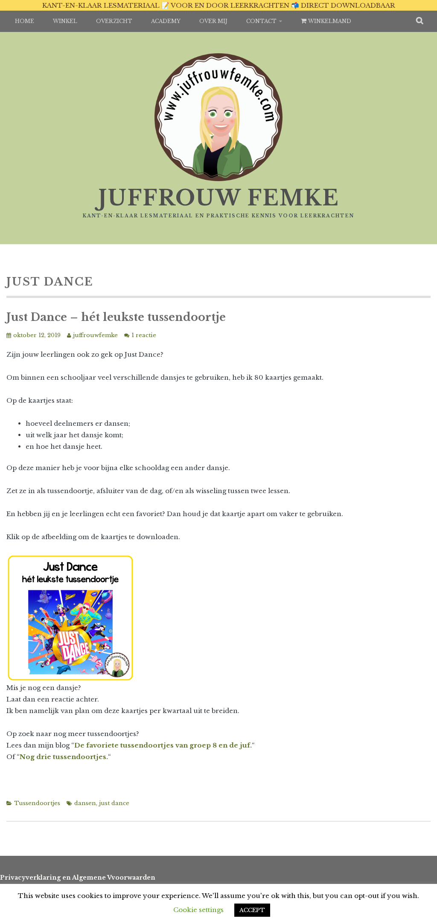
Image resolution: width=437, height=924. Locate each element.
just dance (114, 803)
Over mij (213, 21)
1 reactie (143, 335)
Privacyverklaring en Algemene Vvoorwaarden (77, 877)
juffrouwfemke (95, 335)
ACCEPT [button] (252, 910)
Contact (261, 21)
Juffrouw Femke (218, 198)
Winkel (65, 21)
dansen (85, 803)
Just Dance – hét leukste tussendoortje (116, 317)
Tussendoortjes (37, 803)
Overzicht (114, 21)
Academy (166, 21)
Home (24, 21)
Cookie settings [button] (198, 910)
